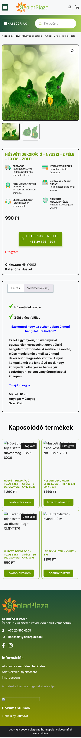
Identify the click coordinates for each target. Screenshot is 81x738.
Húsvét (17, 35)
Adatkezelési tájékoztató (19, 672)
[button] (5, 7)
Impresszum (11, 677)
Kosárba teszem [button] (58, 573)
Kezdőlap (7, 35)
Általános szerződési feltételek (23, 666)
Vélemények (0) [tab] (38, 288)
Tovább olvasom (19, 502)
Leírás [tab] (15, 288)
